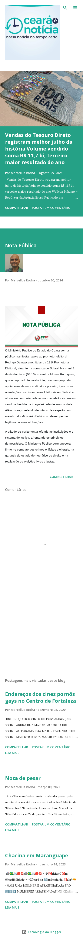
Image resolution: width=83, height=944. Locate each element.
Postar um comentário (51, 208)
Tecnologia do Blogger (44, 932)
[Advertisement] (41, 634)
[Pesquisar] (65, 7)
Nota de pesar (23, 778)
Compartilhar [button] (16, 208)
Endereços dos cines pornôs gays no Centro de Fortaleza (40, 697)
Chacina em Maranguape (36, 855)
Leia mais (12, 753)
